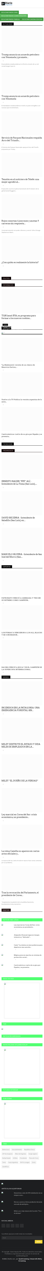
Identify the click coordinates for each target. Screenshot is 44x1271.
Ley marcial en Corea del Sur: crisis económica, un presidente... (19, 815)
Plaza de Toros (33, 1158)
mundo (6, 677)
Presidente (23, 1158)
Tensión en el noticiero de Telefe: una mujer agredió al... (20, 180)
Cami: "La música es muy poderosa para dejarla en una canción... (28, 946)
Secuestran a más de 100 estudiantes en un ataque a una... (28, 1194)
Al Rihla (15, 1158)
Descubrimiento (17, 1149)
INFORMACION (8, 285)
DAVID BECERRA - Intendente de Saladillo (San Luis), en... (18, 519)
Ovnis (34, 1162)
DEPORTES (7, 567)
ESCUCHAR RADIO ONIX (9, 12)
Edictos (6, 910)
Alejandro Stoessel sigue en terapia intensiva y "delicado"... (26, 936)
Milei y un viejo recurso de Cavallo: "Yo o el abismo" (27, 1212)
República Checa (29, 1149)
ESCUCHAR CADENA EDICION (32, 19)
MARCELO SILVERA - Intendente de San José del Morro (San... (22, 555)
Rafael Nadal (6, 1158)
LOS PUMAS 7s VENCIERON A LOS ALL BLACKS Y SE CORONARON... (22, 634)
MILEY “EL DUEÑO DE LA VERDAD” (20, 780)
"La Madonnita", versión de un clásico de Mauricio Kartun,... (18, 366)
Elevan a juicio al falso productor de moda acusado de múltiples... (28, 1203)
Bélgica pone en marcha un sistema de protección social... (27, 956)
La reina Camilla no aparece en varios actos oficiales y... (20, 852)
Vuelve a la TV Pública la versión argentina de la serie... (22, 401)
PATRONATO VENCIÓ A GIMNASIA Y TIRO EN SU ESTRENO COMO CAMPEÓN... (21, 599)
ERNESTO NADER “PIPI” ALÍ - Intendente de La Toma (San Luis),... (19, 482)
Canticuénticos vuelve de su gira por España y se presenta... (22, 435)
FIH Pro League (24, 1162)
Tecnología (7, 444)
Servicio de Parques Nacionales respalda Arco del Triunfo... (22, 139)
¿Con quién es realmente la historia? (20, 262)
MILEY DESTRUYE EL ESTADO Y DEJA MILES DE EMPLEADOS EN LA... (21, 745)
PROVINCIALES (8, 451)
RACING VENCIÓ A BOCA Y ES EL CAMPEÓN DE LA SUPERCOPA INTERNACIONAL (22, 668)
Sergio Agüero (33, 1154)
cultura (6, 328)
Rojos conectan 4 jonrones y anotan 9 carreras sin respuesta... (20, 222)
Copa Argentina (13, 1162)
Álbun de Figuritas (20, 1154)
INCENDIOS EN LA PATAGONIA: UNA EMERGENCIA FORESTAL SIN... (21, 709)
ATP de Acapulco (7, 1154)
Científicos (5, 1167)
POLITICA (6, 278)
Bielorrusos (6, 1149)
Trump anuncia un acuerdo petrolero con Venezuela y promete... (20, 55)
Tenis (4, 1162)
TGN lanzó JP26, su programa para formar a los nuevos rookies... (19, 316)
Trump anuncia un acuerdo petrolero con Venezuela (20, 97)
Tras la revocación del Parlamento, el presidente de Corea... (20, 893)
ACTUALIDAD (7, 24)
